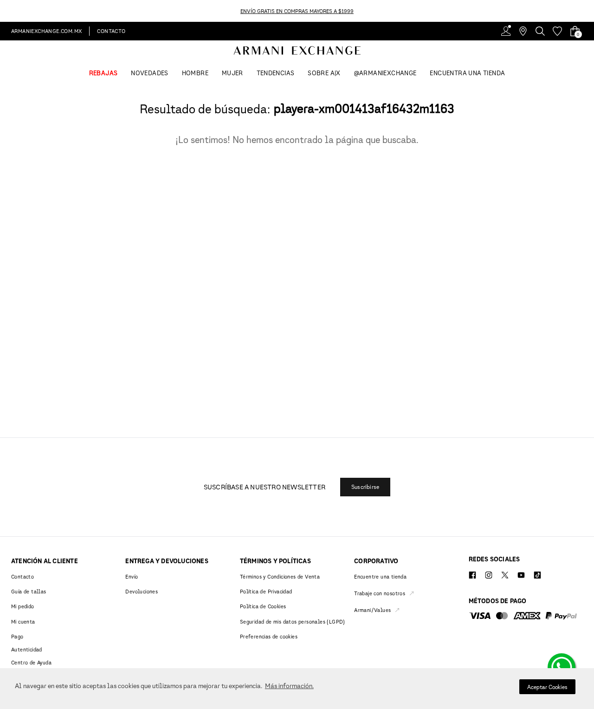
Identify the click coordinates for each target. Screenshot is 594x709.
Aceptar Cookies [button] (547, 687)
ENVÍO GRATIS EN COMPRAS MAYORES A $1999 (297, 10)
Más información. (289, 685)
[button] (365, 487)
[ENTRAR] (505, 31)
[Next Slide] (588, 10)
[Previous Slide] (5, 10)
